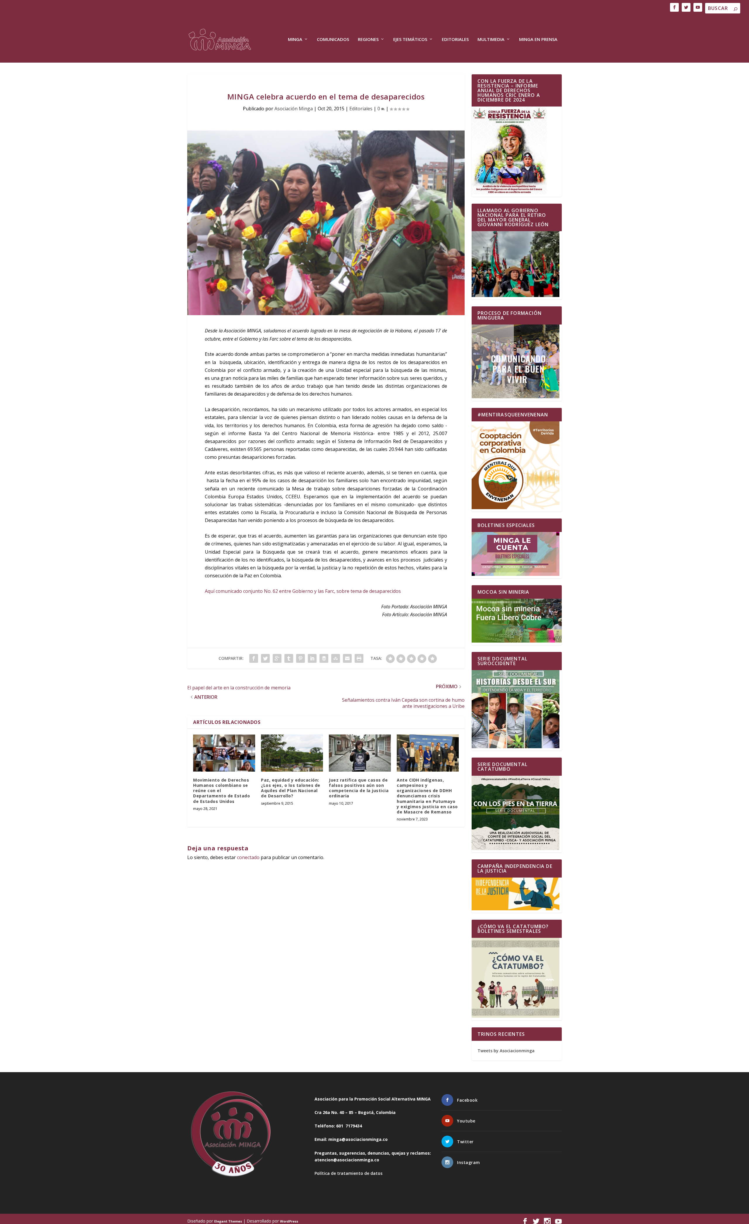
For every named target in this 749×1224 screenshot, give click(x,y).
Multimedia (490, 39)
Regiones (368, 39)
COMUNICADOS (333, 39)
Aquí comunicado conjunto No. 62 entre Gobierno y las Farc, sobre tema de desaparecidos (303, 591)
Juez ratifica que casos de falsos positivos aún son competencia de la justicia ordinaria (359, 788)
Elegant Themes (228, 1221)
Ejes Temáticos (410, 39)
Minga (295, 39)
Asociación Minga (293, 108)
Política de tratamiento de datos (348, 1173)
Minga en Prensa (538, 39)
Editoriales (455, 39)
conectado (248, 857)
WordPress (289, 1221)
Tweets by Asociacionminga (506, 1050)
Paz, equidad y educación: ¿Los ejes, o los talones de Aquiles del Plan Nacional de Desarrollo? (290, 788)
